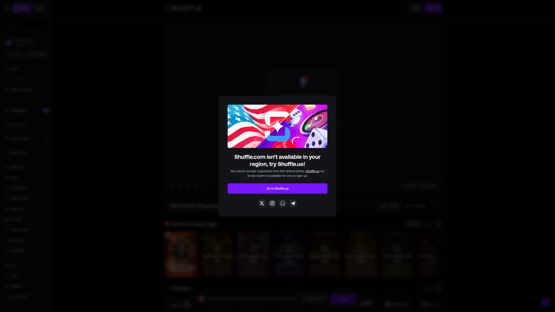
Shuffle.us (312, 171)
